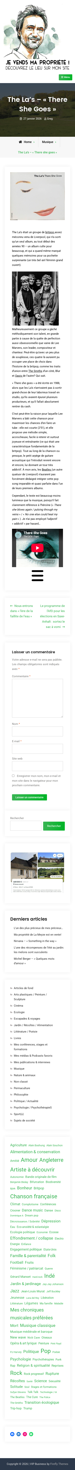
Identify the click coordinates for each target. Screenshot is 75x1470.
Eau (12, 1227)
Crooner (15, 1210)
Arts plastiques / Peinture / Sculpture (30, 997)
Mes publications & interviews (32, 1062)
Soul (26, 1387)
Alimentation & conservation (35, 1151)
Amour (29, 1159)
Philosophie (21, 1094)
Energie (15, 1244)
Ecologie (19, 1012)
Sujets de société (24, 1120)
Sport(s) (19, 1114)
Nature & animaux (24, 1075)
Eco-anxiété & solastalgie (33, 1227)
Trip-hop (16, 1408)
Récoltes (17, 1381)
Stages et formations (44, 1387)
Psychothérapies (43, 1359)
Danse (48, 1210)
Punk (59, 1359)
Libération (47, 1297)
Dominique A (16, 1215)
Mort (14, 1325)
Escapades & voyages (27, 1018)
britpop (50, 232)
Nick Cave (33, 1337)
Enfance (26, 1244)
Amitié (14, 1161)
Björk (12, 1188)
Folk (52, 1255)
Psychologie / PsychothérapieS (33, 1107)
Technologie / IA (48, 1392)
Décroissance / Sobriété (25, 1221)
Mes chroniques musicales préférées (31, 1314)
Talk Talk (32, 1392)
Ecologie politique (22, 1232)
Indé (49, 1276)
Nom (16, 724)
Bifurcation (37, 1182)
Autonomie (17, 1177)
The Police (44, 1397)
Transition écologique (41, 1402)
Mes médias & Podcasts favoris (33, 1055)
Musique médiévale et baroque (31, 1331)
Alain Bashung (36, 1145)
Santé (30, 1381)
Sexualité (54, 1381)
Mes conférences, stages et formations (31, 1047)
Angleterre (51, 1160)
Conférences (48, 1204)
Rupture (52, 1373)
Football (16, 1262)
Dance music (32, 1210)
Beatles (47, 469)
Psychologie (20, 1359)
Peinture (43, 1343)
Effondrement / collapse (31, 1238)
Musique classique (37, 1325)
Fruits (29, 1263)
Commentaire (21, 676)
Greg (50, 118)
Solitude (16, 1387)
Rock (16, 1373)
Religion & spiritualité (33, 1365)
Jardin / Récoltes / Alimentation (33, 1025)
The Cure (32, 1397)
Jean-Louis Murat (33, 1291)
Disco (58, 1210)
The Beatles (17, 1397)
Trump (27, 1408)
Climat (15, 1204)
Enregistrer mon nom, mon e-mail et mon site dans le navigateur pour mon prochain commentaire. (36, 780)
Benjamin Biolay (19, 1182)
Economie (42, 1232)
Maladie (58, 1303)
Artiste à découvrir (32, 1169)
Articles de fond (23, 988)
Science (40, 1381)
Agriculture (18, 1145)
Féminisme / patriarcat (26, 1268)
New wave (18, 1337)
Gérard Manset (20, 1276)
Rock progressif (34, 1374)
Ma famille (46, 1303)
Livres (17, 1038)
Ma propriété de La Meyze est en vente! (37, 934)
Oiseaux (47, 1337)
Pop (46, 1350)
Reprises (58, 1365)
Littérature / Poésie (25, 1031)
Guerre (49, 1268)
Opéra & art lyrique (23, 1343)
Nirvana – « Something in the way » (35, 941)
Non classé (21, 1081)
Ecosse (53, 1232)
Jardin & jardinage (25, 1283)
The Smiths (35, 371)
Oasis (19, 375)
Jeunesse (17, 1297)
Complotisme (30, 1204)
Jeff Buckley (53, 1291)
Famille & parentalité (28, 1255)
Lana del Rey (32, 1298)
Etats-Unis (50, 1249)
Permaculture (22, 1088)
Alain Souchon (54, 1145)
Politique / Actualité (26, 1101)
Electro (59, 1238)
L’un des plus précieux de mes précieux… (38, 928)
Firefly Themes (59, 1464)
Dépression (51, 1221)
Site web (17, 758)
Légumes (31, 1303)
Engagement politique (26, 1249)
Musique (47, 142)
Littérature (16, 1303)
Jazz (14, 1290)
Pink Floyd (56, 1343)
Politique (31, 1351)
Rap (12, 1365)
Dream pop (31, 1215)
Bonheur (24, 1188)
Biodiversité (53, 1182)
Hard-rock (37, 1277)
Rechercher (17, 818)
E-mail (16, 741)
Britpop (39, 1188)
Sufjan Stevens (18, 1392)
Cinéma (18, 1005)
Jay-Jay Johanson (53, 1284)
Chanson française (33, 1196)
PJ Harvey (16, 1352)
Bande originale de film (41, 1177)
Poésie (56, 1352)
